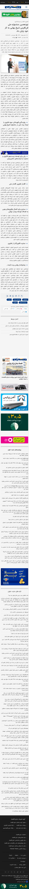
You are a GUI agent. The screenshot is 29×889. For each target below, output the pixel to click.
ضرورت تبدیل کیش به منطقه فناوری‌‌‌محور (19, 334)
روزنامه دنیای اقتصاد (21, 825)
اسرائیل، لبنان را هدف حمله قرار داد (20, 811)
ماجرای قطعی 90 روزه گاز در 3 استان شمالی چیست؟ (16, 725)
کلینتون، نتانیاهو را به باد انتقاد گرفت (19, 495)
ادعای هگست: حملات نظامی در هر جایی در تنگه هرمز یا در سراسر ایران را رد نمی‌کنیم (14, 543)
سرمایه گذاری (23, 302)
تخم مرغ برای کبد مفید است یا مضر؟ (19, 633)
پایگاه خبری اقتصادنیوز (8, 828)
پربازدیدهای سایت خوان (14, 450)
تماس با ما (23, 855)
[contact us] (8, 872)
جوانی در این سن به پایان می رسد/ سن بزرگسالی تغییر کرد (14, 662)
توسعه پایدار (17, 300)
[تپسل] (1, 152)
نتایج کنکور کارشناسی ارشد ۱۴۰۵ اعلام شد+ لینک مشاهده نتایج (15, 506)
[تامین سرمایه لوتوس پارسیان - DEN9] (14, 422)
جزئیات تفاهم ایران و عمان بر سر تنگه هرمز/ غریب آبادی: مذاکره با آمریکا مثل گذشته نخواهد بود (15, 629)
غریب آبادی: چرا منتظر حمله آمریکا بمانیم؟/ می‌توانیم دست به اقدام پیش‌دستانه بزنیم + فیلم (15, 649)
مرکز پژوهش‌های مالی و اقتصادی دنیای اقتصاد (15, 843)
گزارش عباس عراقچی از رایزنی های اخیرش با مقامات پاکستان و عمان (14, 671)
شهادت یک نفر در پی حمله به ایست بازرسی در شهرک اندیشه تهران (16, 477)
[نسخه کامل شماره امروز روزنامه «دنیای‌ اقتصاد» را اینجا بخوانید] (14, 366)
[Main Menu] (26, 7)
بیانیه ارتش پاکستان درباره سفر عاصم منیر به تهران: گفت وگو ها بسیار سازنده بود (15, 528)
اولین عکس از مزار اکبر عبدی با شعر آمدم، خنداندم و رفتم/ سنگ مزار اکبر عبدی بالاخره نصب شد (15, 482)
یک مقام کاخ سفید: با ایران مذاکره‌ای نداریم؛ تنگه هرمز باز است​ (15, 769)
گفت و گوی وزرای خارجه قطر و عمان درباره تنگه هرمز (16, 615)
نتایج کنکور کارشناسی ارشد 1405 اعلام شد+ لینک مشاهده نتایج (15, 741)
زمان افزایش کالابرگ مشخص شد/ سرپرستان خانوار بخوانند (15, 498)
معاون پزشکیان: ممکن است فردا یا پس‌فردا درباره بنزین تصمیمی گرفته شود (15, 454)
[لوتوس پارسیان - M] (14, 886)
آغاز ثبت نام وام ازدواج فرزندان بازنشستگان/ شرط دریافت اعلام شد (15, 773)
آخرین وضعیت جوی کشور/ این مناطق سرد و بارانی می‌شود (14, 803)
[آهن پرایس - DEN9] (14, 402)
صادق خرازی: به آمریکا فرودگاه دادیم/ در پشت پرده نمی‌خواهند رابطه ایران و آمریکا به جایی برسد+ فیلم (16, 557)
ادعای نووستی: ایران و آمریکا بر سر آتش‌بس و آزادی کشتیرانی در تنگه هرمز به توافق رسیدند (16, 605)
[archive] (5, 872)
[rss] (14, 872)
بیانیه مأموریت (13, 865)
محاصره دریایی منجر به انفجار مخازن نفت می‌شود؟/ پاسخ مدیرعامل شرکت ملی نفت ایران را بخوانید (14, 532)
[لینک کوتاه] (21, 296)
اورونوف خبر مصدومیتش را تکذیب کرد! (19, 612)
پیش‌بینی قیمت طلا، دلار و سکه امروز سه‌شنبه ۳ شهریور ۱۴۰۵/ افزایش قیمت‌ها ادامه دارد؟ (15, 502)
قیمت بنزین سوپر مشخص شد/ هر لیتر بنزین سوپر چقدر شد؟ (15, 759)
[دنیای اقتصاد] (13, 7)
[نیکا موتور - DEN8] (14, 387)
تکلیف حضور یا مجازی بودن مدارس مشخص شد (17, 467)
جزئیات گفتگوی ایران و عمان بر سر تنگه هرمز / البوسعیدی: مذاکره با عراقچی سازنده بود (15, 721)
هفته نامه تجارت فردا (21, 828)
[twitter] (16, 296)
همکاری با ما (12, 858)
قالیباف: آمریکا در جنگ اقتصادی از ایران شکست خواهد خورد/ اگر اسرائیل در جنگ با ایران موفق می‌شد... (15, 704)
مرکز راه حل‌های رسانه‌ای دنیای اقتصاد (17, 846)
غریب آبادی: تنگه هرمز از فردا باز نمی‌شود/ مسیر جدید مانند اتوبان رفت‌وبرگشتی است (14, 666)
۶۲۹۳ (22, 35)
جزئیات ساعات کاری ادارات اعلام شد (20, 516)
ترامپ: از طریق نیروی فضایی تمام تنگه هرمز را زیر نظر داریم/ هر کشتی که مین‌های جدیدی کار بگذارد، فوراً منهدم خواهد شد (15, 694)
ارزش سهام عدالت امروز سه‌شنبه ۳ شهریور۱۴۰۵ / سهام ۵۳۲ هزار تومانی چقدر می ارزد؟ (15, 717)
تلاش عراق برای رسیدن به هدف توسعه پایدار (18, 323)
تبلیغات (16, 855)
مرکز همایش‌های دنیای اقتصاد (19, 837)
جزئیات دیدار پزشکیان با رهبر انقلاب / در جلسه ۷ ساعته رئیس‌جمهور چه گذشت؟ (15, 764)
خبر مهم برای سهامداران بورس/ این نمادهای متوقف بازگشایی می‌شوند (16, 749)
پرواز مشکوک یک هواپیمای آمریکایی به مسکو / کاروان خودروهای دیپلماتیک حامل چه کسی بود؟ (15, 658)
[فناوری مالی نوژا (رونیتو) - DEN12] (14, 576)
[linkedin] (13, 296)
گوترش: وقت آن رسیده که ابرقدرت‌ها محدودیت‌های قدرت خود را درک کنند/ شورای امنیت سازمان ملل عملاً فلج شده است (15, 472)
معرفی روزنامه (22, 865)
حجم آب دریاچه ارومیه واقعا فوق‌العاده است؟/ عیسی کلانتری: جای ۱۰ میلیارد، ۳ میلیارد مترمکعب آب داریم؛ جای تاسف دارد (15, 487)
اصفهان (25, 300)
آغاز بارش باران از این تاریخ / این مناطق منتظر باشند (16, 636)
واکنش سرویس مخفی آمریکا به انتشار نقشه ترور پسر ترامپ (14, 713)
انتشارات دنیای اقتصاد (21, 834)
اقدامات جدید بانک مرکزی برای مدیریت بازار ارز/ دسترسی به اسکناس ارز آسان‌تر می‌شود (14, 548)
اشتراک (10, 855)
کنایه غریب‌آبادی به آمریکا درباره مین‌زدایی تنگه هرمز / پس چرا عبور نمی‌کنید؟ (15, 640)
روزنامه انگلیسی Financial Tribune (18, 849)
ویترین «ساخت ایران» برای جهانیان (20, 329)
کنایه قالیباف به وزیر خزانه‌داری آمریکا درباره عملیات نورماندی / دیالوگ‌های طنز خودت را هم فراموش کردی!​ (14, 675)
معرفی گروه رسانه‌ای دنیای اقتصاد (18, 822)
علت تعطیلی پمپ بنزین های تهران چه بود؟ (18, 595)
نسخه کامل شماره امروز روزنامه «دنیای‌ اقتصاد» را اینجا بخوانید (14, 378)
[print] (7, 296)
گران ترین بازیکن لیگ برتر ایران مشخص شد (18, 788)
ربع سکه (27, 2)
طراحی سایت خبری (22, 881)
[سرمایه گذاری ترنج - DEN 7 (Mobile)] (14, 14)
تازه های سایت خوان (14, 591)
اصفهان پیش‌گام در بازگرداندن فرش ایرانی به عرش (16, 326)
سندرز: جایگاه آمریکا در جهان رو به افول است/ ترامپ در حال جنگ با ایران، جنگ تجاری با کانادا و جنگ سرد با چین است (15, 619)
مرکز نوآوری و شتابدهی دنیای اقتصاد (17, 840)
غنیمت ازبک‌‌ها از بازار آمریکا (22, 331)
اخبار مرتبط (14, 319)
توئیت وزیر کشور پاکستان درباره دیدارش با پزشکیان (16, 492)
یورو (12, 2)
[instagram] (23, 872)
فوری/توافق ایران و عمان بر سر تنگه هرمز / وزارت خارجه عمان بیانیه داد (15, 459)
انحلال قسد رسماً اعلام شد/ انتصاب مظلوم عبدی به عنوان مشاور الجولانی (15, 523)
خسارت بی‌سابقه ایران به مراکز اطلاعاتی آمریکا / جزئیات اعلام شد (14, 645)
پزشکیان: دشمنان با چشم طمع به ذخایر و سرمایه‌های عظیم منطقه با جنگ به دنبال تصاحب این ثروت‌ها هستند (15, 807)
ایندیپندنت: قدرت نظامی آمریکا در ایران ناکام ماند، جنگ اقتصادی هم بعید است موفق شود (15, 625)
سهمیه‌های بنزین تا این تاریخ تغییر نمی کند (18, 728)
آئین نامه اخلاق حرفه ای (20, 867)
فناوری (15, 302)
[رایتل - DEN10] (14, 440)
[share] (11, 872)
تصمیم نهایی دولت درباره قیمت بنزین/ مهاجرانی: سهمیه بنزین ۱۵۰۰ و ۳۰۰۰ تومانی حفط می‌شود (15, 732)
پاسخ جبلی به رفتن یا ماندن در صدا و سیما (18, 519)
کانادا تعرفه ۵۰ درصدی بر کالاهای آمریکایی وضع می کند (15, 609)
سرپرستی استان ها (21, 858)
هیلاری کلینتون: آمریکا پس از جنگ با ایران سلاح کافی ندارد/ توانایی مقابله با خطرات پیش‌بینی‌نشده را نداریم (14, 561)
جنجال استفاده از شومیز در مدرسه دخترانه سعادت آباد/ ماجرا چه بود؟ (15, 689)
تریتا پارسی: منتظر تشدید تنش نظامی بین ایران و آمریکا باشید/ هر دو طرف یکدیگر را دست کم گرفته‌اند (15, 552)
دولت (9, 300)
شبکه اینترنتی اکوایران (9, 825)
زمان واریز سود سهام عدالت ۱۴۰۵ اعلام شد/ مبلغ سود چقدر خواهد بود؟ (14, 463)
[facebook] (19, 296)
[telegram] (10, 296)
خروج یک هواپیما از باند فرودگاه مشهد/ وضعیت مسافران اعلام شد (15, 709)
